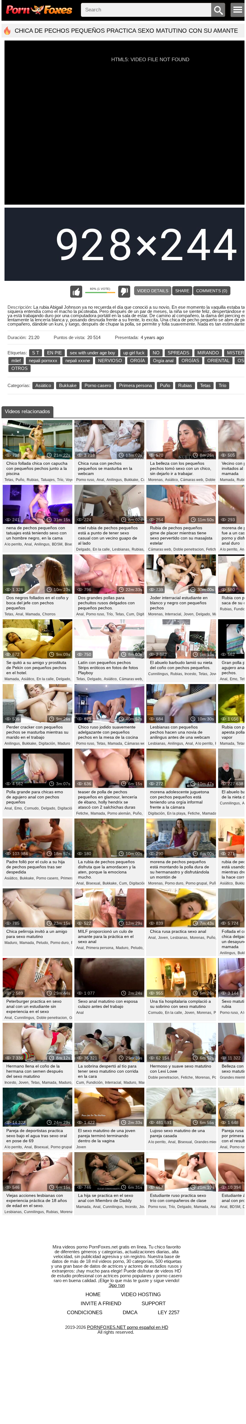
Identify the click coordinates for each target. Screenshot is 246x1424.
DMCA (130, 1312)
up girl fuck (134, 352)
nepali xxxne (77, 360)
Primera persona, (100, 948)
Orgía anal (163, 360)
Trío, (60, 480)
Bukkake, (131, 480)
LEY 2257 (168, 1312)
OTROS (19, 368)
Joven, (189, 614)
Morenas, (156, 480)
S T (35, 352)
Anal (80, 1013)
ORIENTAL (218, 360)
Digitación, (47, 743)
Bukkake (67, 385)
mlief (16, 360)
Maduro (64, 743)
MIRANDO (208, 352)
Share (182, 290)
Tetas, (9, 480)
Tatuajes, (48, 480)
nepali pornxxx (43, 360)
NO (156, 352)
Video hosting (141, 1294)
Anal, (101, 480)
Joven (81, 1147)
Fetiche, (212, 549)
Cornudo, (32, 808)
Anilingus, (114, 480)
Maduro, (11, 943)
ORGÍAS (190, 360)
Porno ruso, (85, 480)
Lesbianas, (121, 549)
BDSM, (57, 544)
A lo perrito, (13, 544)
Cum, (130, 614)
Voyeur (71, 480)
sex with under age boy (92, 352)
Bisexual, (72, 544)
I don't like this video (124, 292)
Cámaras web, (192, 480)
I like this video (76, 292)
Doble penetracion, (189, 549)
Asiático (43, 385)
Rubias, (33, 480)
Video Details (152, 290)
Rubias (185, 385)
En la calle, (102, 549)
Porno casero (98, 385)
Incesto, (190, 674)
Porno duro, (174, 883)
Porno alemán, (119, 813)
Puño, (20, 480)
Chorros (49, 614)
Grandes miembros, (210, 1142)
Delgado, (83, 549)
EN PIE (54, 352)
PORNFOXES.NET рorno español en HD (127, 1327)
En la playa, (176, 813)
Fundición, (95, 1082)
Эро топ (117, 1285)
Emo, (234, 679)
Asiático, (172, 480)
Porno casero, (47, 878)
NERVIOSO (110, 360)
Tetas (205, 385)
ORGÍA (137, 360)
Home (93, 1294)
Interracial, (173, 614)
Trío (222, 385)
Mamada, (227, 480)
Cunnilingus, (158, 674)
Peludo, (42, 943)
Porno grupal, (197, 883)
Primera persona (135, 385)
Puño (165, 385)
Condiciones (84, 1312)
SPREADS (178, 352)
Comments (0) (211, 290)
